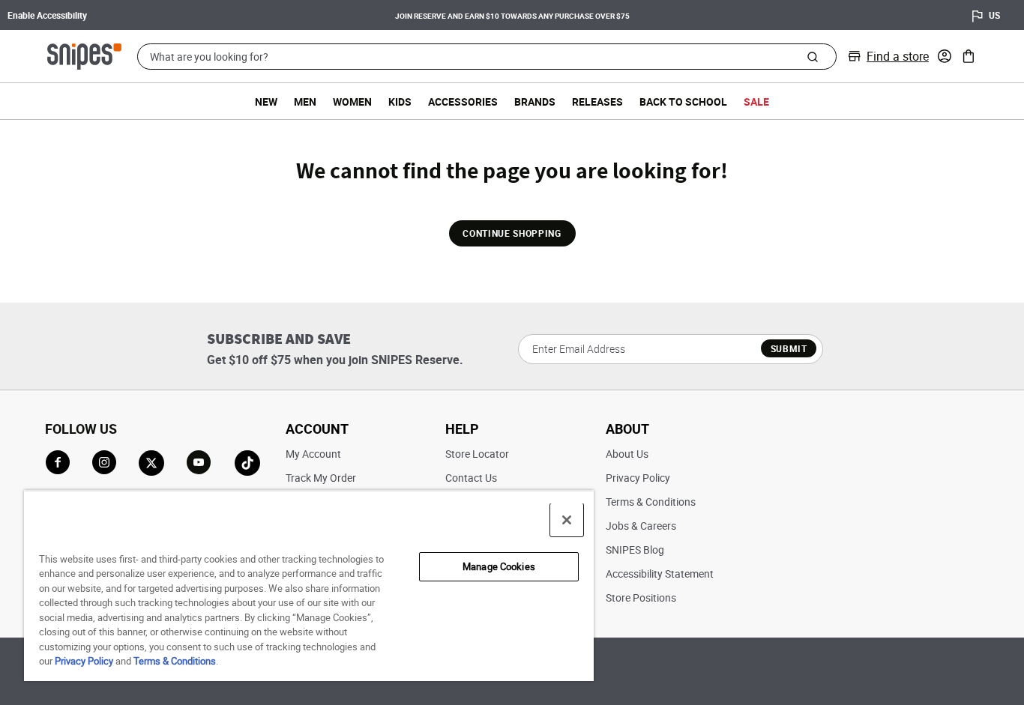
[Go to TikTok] (247, 463)
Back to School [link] (683, 101)
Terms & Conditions (651, 501)
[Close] (566, 519)
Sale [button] (756, 101)
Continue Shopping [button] (512, 233)
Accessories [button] (463, 101)
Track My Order (321, 477)
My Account (313, 454)
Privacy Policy (638, 477)
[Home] (84, 54)
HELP (462, 429)
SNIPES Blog (635, 549)
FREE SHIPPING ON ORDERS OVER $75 (693, 14)
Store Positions (641, 597)
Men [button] (305, 101)
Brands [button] (534, 101)
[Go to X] (151, 463)
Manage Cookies (499, 566)
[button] (944, 56)
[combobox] (487, 56)
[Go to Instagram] (104, 462)
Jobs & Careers (641, 525)
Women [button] (352, 101)
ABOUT (627, 429)
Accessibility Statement (660, 573)
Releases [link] (597, 101)
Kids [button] (400, 101)
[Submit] (812, 56)
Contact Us (471, 477)
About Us (627, 454)
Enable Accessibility (47, 15)
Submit (789, 348)
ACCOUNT (317, 429)
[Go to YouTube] (199, 463)
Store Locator (477, 454)
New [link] (266, 101)
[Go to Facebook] (58, 462)
